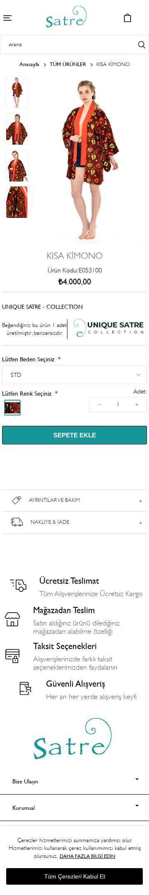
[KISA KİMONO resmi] (87, 242)
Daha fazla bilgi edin (87, 855)
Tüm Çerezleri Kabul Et (74, 876)
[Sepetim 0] (127, 18)
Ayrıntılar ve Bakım (54, 500)
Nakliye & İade (50, 521)
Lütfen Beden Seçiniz (29, 359)
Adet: (140, 392)
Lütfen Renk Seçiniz (27, 393)
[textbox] (67, 45)
